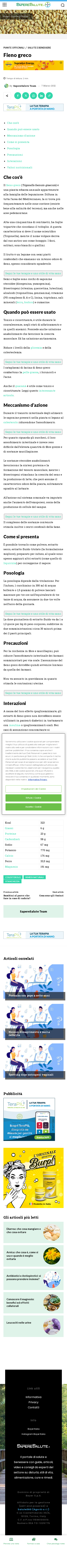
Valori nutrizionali (19, 167)
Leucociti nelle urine (19, 1322)
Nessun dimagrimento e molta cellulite (29, 1033)
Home (6, 16)
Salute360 (25, 1509)
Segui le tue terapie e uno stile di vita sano (33, 273)
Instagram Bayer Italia (33, 1434)
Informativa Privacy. (37, 779)
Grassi (9, 828)
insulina (14, 725)
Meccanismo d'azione (21, 135)
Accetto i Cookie (33, 807)
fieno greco (13, 185)
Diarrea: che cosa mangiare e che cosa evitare (24, 1230)
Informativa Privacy (33, 1399)
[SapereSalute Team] (6, 86)
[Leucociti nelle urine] (51, 1326)
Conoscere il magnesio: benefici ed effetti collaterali (20, 1302)
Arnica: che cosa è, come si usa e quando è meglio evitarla (22, 1255)
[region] (33, 774)
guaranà (20, 386)
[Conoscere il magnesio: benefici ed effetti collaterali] (51, 1302)
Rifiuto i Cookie (33, 798)
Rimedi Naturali (34, 877)
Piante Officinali (19, 16)
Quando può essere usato (23, 129)
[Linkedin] (41, 95)
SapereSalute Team (24, 86)
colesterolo (10, 422)
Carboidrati (12, 839)
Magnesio (11, 866)
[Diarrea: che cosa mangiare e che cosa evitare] (51, 1232)
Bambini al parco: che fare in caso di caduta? (16, 897)
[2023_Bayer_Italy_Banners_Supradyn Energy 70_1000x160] (33, 65)
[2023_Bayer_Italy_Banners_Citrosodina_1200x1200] (33, 1178)
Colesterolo (13, 877)
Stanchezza (12, 881)
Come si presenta (18, 142)
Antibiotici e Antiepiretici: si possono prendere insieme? (24, 1277)
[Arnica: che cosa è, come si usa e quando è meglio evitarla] (51, 1255)
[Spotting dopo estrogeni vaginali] (33, 1060)
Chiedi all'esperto (19, 989)
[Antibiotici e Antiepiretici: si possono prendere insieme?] (51, 1279)
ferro (19, 302)
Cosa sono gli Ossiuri (51, 895)
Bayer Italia (34, 1428)
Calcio (9, 855)
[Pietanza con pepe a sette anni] (33, 981)
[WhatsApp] (33, 95)
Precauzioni (15, 154)
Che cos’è (13, 123)
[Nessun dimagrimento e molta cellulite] (33, 1021)
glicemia (36, 347)
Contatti (33, 1407)
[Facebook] (17, 95)
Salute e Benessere (39, 48)
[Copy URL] (49, 95)
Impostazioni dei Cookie (33, 789)
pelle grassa (30, 372)
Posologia (13, 148)
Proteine (10, 833)
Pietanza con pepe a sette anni (29, 995)
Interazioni (14, 161)
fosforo (28, 302)
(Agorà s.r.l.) (40, 1509)
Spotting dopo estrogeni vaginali (31, 1074)
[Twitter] (25, 95)
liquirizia (9, 563)
